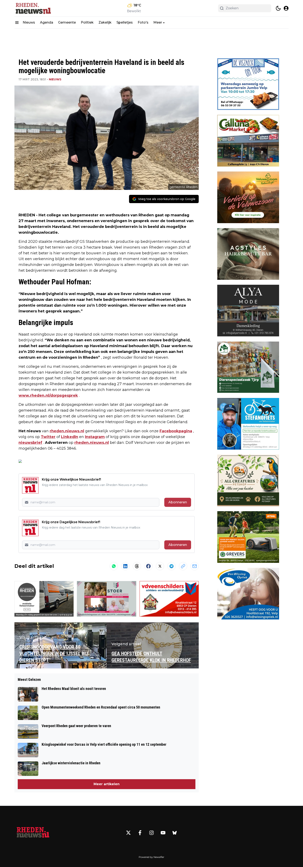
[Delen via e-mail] (194, 566)
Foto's (143, 22)
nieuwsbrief (30, 442)
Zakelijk (105, 22)
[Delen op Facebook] (148, 566)
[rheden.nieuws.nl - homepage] (33, 8)
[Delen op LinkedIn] (125, 566)
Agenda (46, 22)
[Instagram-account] (151, 832)
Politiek (87, 22)
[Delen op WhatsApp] (114, 566)
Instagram (95, 437)
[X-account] (128, 832)
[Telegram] (171, 566)
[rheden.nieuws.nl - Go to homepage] (33, 832)
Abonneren (177, 502)
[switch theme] (278, 8)
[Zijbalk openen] (16, 22)
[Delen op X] (160, 566)
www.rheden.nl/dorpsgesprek (48, 395)
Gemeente (67, 22)
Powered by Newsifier (151, 857)
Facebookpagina (176, 431)
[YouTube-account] (163, 832)
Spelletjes (124, 22)
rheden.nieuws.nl (67, 431)
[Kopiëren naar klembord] (183, 566)
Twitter (48, 437)
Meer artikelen (107, 784)
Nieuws (29, 22)
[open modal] (286, 8)
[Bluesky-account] (174, 832)
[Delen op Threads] (137, 566)
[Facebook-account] (139, 832)
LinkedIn (69, 437)
